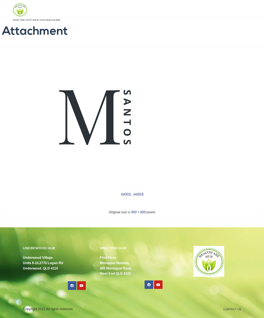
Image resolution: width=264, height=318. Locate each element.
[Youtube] (81, 285)
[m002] (95, 178)
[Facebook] (72, 285)
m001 (126, 194)
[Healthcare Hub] (36, 10)
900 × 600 (138, 212)
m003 (138, 194)
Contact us (232, 309)
